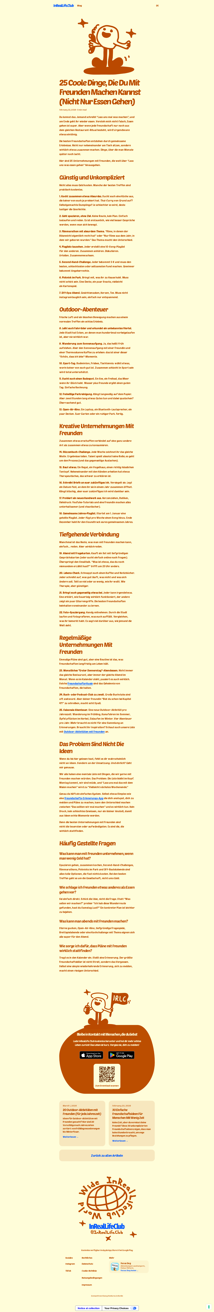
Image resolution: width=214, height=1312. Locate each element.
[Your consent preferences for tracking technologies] (209, 1307)
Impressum (87, 1285)
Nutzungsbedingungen (92, 1278)
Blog (79, 5)
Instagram (70, 1264)
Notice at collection (89, 1308)
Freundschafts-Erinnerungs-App (84, 798)
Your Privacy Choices (116, 1308)
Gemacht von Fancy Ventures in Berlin (107, 1296)
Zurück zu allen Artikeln (107, 1155)
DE (157, 5)
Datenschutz (87, 1264)
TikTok (68, 1271)
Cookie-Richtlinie (89, 1271)
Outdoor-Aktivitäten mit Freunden (84, 731)
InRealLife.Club (63, 5)
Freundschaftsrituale (80, 683)
